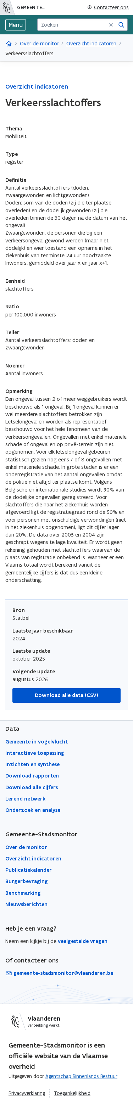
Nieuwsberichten (26, 904)
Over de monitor (39, 43)
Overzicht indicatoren (91, 43)
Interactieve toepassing (34, 753)
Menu (16, 25)
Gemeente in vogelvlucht (36, 741)
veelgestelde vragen (82, 941)
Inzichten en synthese (32, 764)
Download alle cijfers (31, 787)
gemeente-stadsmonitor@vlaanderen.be (63, 973)
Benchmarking (23, 893)
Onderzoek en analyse (32, 810)
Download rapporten (32, 775)
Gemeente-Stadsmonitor (33, 7)
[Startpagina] (7, 7)
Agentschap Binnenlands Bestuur (81, 1076)
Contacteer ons (111, 7)
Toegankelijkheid (72, 1093)
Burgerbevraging (26, 881)
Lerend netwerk (25, 798)
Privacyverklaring (27, 1093)
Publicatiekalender (28, 870)
